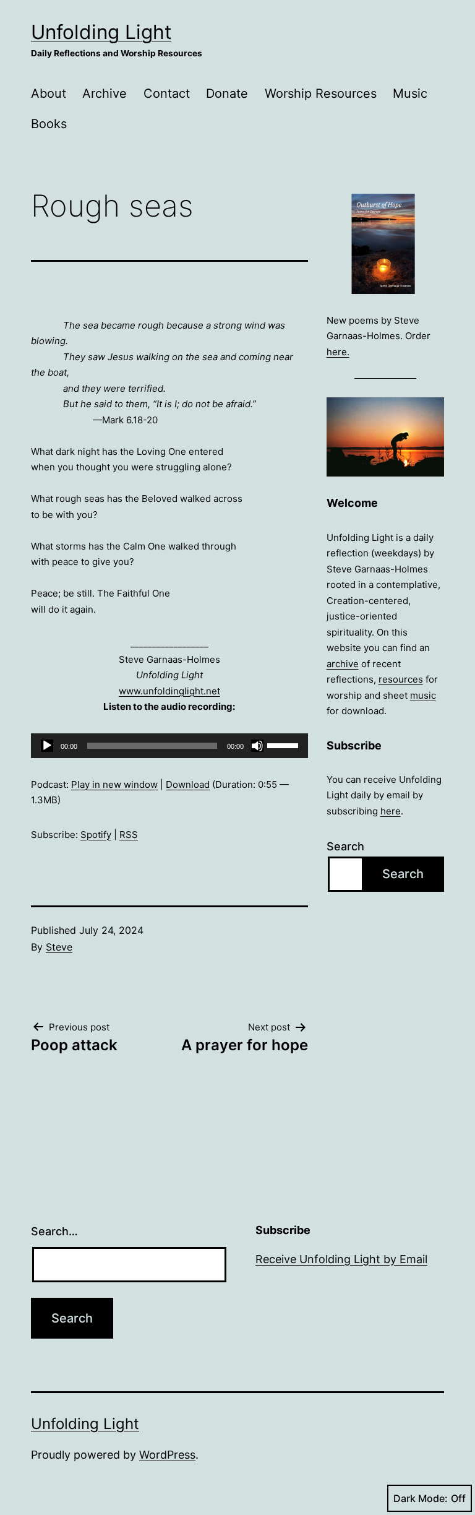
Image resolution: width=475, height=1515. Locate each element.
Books (49, 123)
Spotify (95, 834)
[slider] (284, 744)
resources (401, 679)
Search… (54, 1231)
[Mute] (257, 746)
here (390, 811)
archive (343, 664)
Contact (166, 93)
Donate (227, 93)
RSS (128, 834)
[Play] (47, 746)
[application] (169, 745)
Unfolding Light (101, 32)
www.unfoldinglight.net (169, 691)
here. (338, 352)
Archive (104, 93)
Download (188, 784)
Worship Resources (321, 93)
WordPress (167, 1454)
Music (410, 93)
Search (345, 846)
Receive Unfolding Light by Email (341, 1259)
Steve (59, 947)
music (423, 695)
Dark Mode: (420, 1498)
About (48, 93)
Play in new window (114, 784)
